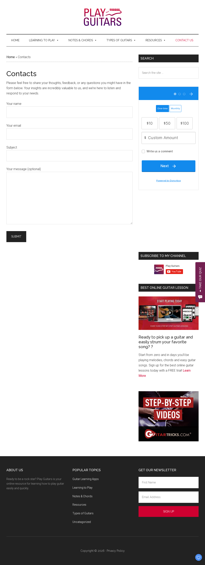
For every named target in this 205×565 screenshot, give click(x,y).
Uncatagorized (81, 522)
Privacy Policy (116, 550)
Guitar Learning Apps (85, 479)
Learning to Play (42, 40)
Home (15, 40)
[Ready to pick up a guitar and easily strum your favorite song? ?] (169, 313)
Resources (154, 40)
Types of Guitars (119, 40)
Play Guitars (102, 17)
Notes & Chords (80, 40)
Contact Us (184, 40)
